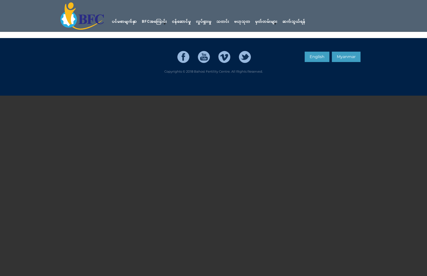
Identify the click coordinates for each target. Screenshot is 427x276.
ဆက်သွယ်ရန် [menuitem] (293, 21)
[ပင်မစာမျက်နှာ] (82, 16)
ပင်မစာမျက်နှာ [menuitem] (124, 21)
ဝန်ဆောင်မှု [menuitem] (181, 21)
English (317, 56)
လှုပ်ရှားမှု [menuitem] (204, 21)
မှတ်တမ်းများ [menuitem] (265, 23)
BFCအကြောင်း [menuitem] (153, 23)
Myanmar (346, 56)
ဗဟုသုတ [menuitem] (242, 21)
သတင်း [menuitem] (222, 21)
